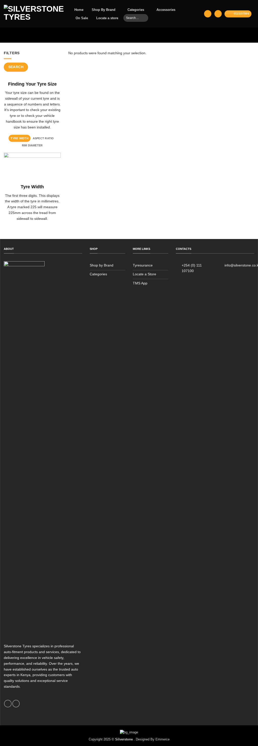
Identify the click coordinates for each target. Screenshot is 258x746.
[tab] (19, 138)
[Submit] (144, 18)
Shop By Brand (103, 10)
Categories (135, 10)
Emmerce (162, 739)
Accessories (165, 10)
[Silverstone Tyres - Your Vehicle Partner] (34, 14)
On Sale (82, 18)
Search (16, 67)
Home (78, 10)
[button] (207, 13)
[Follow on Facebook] (7, 703)
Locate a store (107, 18)
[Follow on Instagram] (16, 703)
